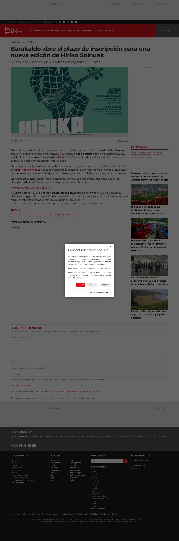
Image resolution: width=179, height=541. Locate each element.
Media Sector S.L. (104, 292)
